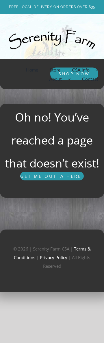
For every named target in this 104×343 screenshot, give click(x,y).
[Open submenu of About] (72, 79)
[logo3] (52, 31)
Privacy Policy (53, 257)
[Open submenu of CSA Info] (99, 69)
